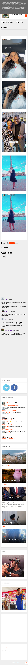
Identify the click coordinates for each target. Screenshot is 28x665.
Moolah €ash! (8, 417)
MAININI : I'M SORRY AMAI (13, 480)
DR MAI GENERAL (5, 429)
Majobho (7, 402)
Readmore (7, 465)
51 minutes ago (13, 410)
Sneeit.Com (16, 662)
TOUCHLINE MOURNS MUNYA (16, 14)
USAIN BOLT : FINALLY (6, 424)
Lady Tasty (7, 421)
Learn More (12, 12)
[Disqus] (14, 316)
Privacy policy (5, 647)
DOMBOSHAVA (9, 461)
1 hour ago (12, 419)
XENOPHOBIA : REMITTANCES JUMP (8, 438)
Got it (18, 12)
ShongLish (7, 412)
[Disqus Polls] (14, 277)
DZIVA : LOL (8, 523)
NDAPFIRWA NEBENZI (6, 410)
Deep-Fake (7, 436)
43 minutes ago (15, 405)
